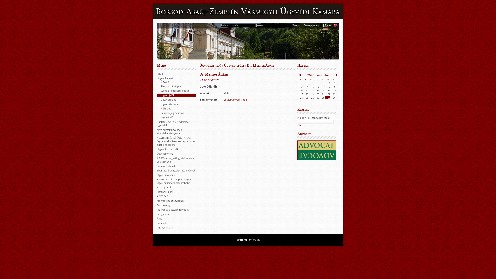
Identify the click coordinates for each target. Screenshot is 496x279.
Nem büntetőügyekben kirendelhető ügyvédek (169, 131)
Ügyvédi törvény (166, 175)
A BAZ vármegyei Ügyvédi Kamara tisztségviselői (175, 160)
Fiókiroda (166, 108)
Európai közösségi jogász (175, 90)
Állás (159, 218)
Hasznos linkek (165, 192)
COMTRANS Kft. (243, 240)
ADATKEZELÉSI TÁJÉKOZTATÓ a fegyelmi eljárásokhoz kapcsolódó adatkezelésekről (176, 141)
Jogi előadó (167, 117)
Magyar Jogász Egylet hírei (171, 200)
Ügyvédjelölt (168, 95)
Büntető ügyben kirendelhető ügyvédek (173, 123)
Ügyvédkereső (165, 78)
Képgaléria (163, 214)
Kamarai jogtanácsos (172, 113)
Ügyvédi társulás (170, 104)
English (329, 25)
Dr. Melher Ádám (260, 66)
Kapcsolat (162, 223)
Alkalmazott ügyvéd (171, 86)
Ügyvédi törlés (165, 153)
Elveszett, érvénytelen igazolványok (176, 170)
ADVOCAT (162, 196)
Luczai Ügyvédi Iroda (235, 99)
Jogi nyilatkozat (165, 227)
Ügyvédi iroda (168, 99)
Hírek (160, 74)
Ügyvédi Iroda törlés (168, 149)
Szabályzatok (164, 187)
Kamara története (166, 166)
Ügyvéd (165, 82)
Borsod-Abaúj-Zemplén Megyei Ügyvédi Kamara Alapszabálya (174, 181)
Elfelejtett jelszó (313, 25)
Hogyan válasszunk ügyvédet (173, 209)
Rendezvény (163, 205)
